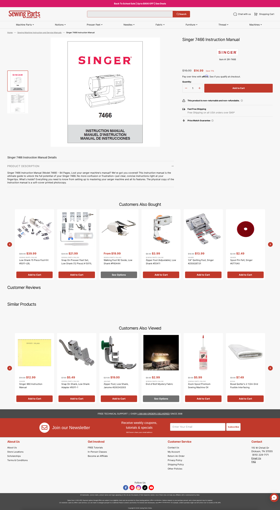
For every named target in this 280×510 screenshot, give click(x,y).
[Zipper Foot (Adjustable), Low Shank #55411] (161, 244)
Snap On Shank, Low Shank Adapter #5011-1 (75, 386)
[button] (263, 14)
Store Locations (15, 451)
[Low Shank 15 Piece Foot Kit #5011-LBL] (34, 244)
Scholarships (14, 456)
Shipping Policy (176, 464)
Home (10, 32)
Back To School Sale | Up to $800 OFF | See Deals (140, 3)
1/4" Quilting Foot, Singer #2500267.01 (201, 262)
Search (182, 14)
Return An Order (176, 456)
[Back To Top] (276, 506)
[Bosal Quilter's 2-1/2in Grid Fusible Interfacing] (245, 368)
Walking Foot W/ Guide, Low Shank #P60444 (118, 262)
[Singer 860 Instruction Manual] (34, 368)
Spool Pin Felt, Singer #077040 (241, 262)
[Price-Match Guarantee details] (212, 120)
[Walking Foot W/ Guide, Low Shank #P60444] (119, 244)
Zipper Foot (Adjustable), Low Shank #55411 (161, 262)
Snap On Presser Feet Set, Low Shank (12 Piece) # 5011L (76, 262)
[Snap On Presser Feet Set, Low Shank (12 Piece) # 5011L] (76, 244)
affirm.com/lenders (156, 500)
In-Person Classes (97, 451)
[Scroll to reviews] (227, 46)
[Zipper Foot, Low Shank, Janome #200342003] (119, 368)
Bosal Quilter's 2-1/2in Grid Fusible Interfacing (244, 386)
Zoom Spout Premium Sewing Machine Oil (199, 386)
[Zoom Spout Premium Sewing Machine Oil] (203, 368)
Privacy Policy (175, 460)
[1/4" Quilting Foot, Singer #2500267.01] (203, 244)
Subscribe (233, 427)
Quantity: (186, 81)
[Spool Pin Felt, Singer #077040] (245, 244)
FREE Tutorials (95, 447)
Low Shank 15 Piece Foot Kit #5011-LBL (33, 262)
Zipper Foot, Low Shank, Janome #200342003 (116, 386)
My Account (174, 451)
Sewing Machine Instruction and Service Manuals (39, 32)
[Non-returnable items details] (241, 100)
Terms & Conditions (17, 460)
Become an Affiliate (98, 456)
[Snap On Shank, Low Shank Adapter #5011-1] (76, 368)
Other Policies (175, 468)
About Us (12, 447)
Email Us (256, 458)
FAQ (253, 461)
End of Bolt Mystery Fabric (159, 384)
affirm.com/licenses (164, 502)
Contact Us (173, 447)
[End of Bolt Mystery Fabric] (161, 368)
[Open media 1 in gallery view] (167, 44)
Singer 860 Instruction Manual (30, 386)
